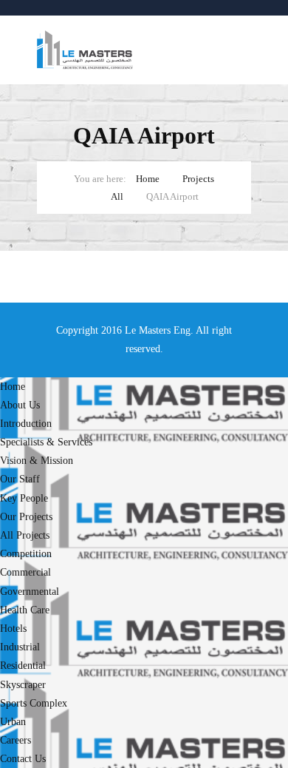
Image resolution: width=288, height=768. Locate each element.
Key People (24, 498)
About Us (20, 405)
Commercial (25, 572)
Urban (13, 721)
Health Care (24, 610)
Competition (26, 553)
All (117, 196)
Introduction (26, 423)
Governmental (29, 591)
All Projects (24, 535)
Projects (198, 178)
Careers (15, 740)
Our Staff (20, 479)
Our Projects (26, 516)
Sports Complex (33, 703)
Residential (23, 665)
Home (148, 178)
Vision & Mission (36, 460)
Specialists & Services (46, 442)
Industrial (20, 647)
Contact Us (23, 758)
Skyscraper (23, 684)
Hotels (13, 628)
